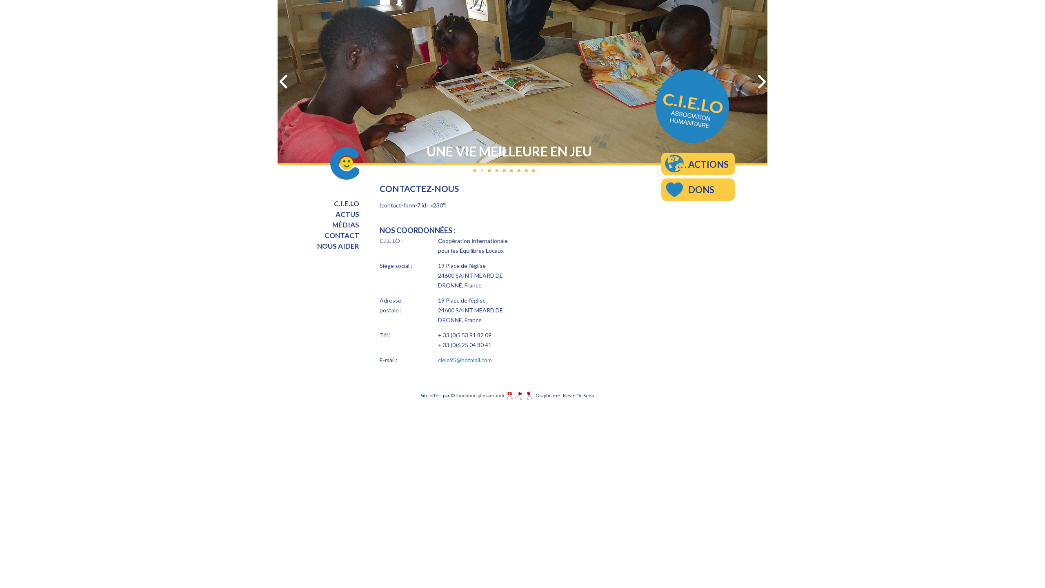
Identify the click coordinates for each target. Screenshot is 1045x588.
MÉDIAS (345, 224)
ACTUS (347, 214)
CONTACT (342, 235)
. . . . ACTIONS (701, 164)
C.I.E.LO (346, 203)
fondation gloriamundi (481, 395)
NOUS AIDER (338, 246)
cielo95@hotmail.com (465, 359)
